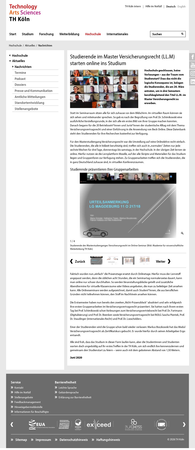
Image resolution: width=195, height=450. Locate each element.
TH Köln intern (133, 6)
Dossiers (20, 84)
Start (12, 34)
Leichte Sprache (68, 387)
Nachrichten (23, 66)
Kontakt (18, 387)
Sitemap (21, 439)
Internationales (117, 34)
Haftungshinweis (108, 439)
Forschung (46, 34)
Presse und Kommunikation (34, 90)
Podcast (20, 78)
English (182, 6)
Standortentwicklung (29, 102)
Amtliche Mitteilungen (30, 97)
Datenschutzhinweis (73, 439)
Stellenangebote (26, 109)
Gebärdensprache (69, 392)
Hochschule (93, 34)
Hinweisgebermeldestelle (28, 407)
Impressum (43, 439)
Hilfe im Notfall (153, 6)
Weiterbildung (69, 34)
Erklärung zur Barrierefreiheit (75, 397)
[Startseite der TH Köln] (25, 12)
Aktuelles (30, 45)
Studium (28, 34)
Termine (20, 72)
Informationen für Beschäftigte (31, 411)
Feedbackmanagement (27, 402)
